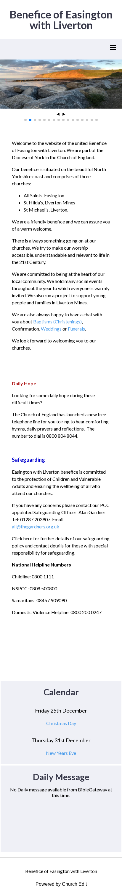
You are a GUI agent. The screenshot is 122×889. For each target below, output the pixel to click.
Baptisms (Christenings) (57, 321)
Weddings (51, 328)
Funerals (76, 328)
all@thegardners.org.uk (35, 526)
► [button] (64, 114)
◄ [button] (58, 114)
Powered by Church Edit (61, 884)
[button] (25, 120)
